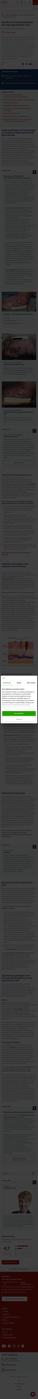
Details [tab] (19, 683)
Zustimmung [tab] (7, 683)
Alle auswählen (19, 713)
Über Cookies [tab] (31, 683)
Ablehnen (19, 719)
